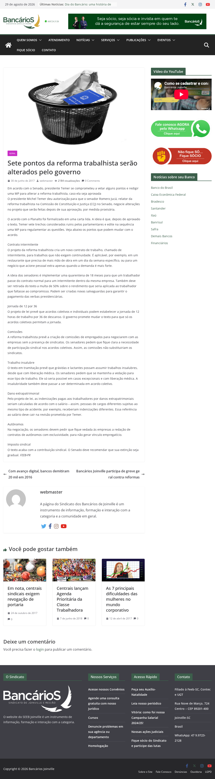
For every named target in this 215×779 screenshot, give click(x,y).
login (40, 649)
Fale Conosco (163, 772)
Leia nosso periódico (146, 703)
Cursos (93, 718)
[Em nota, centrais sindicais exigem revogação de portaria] (24, 561)
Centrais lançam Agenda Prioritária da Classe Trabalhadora (72, 599)
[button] (39, 40)
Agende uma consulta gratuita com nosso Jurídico (103, 703)
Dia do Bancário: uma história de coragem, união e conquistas (88, 6)
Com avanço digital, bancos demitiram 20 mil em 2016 (38, 474)
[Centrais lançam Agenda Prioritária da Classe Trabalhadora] (73, 561)
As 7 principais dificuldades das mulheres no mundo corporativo (122, 599)
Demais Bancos (161, 236)
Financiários (159, 243)
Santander (158, 208)
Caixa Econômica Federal (168, 195)
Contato (49, 50)
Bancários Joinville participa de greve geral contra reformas (108, 474)
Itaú (153, 215)
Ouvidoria (196, 772)
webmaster (46, 180)
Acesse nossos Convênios (106, 689)
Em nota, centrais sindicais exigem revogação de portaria (25, 596)
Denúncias (181, 772)
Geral (12, 153)
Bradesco (157, 201)
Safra (154, 229)
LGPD (208, 772)
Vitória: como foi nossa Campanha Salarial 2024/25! (148, 717)
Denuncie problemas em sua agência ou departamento (105, 731)
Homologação (98, 746)
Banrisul (157, 222)
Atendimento (59, 40)
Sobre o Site (145, 772)
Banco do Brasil (162, 188)
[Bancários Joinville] (8, 45)
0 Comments (92, 180)
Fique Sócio (26, 50)
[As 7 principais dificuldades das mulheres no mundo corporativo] (123, 561)
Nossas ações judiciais (147, 732)
